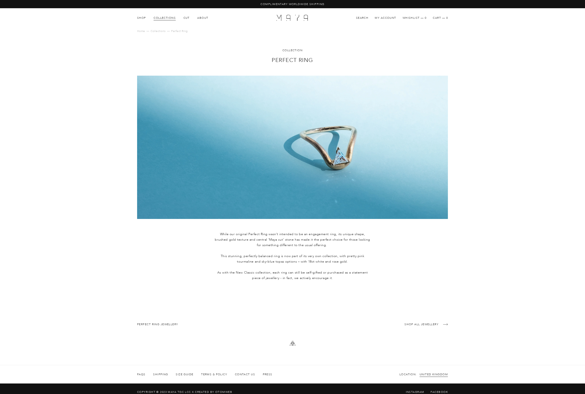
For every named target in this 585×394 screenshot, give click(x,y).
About (202, 18)
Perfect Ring (179, 31)
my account (385, 18)
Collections (165, 18)
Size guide (184, 374)
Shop (141, 18)
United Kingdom (434, 374)
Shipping (160, 374)
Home (141, 31)
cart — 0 (440, 18)
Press (267, 374)
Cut (186, 18)
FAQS (141, 374)
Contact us (245, 374)
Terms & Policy (214, 374)
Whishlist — (415, 18)
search (362, 18)
